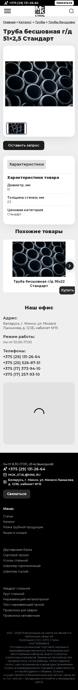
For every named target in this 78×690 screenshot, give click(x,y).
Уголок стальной (15, 560)
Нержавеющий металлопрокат (26, 599)
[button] (70, 266)
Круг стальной (13, 594)
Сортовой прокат (16, 555)
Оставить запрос (23, 145)
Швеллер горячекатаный (22, 566)
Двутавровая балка (17, 550)
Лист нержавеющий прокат (24, 604)
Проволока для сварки (20, 610)
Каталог (25, 22)
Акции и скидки (15, 533)
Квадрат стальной (16, 588)
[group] (39, 84)
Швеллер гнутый (15, 571)
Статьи (8, 516)
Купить (67, 290)
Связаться (64, 2)
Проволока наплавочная (21, 615)
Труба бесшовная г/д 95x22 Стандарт (39, 284)
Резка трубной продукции (23, 527)
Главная (9, 22)
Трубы (40, 22)
